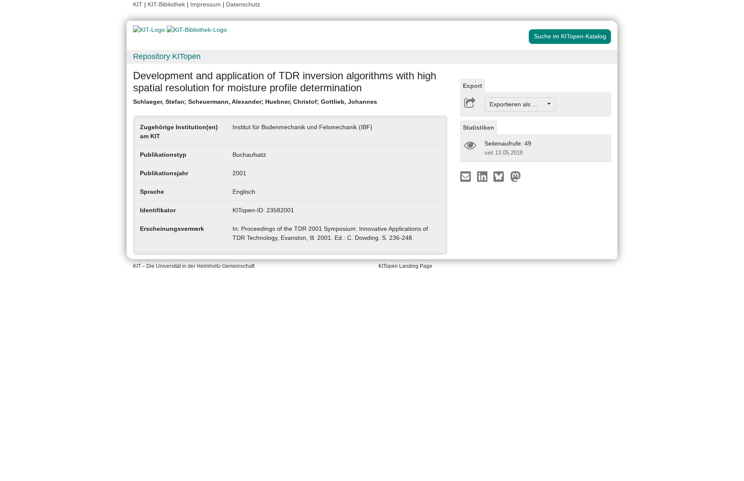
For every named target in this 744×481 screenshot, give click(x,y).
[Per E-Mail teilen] (466, 176)
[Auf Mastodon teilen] (515, 176)
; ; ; (255, 101)
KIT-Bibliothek (167, 4)
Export (472, 85)
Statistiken (478, 127)
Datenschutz (243, 4)
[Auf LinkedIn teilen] (483, 176)
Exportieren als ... (518, 104)
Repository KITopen (167, 56)
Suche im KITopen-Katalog (570, 36)
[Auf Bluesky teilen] (500, 176)
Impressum (205, 4)
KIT (138, 4)
